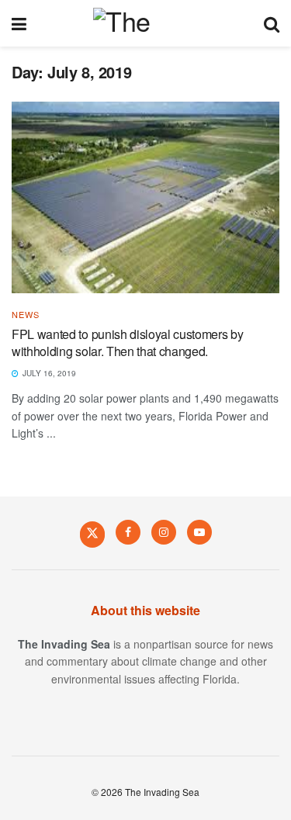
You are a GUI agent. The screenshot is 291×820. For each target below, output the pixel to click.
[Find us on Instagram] (163, 532)
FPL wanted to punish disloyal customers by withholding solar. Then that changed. (128, 342)
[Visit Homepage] (144, 23)
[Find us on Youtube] (199, 532)
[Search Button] (271, 23)
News (26, 314)
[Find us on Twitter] (92, 533)
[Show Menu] (19, 23)
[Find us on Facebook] (128, 532)
